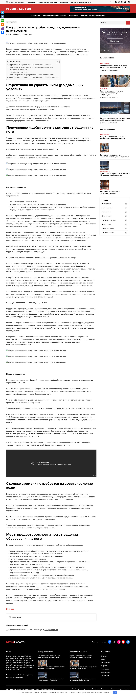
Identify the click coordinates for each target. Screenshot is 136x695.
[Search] (128, 23)
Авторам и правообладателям (47, 2)
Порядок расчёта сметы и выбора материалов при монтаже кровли (113, 66)
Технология (105, 675)
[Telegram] (2, 12)
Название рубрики (107, 58)
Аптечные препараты (20, 70)
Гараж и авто (103, 88)
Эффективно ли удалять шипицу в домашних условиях (30, 65)
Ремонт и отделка (108, 228)
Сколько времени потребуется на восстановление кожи (31, 75)
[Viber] (2, 28)
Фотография (105, 669)
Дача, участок (106, 216)
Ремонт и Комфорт (18, 8)
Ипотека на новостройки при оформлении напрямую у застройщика (111, 93)
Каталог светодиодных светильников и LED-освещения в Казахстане (115, 119)
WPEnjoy (55, 689)
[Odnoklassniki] (2, 24)
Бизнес (103, 659)
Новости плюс (106, 224)
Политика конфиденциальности (80, 2)
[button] (57, 62)
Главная (104, 656)
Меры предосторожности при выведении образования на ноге (34, 77)
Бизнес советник (105, 63)
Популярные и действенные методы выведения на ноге (31, 67)
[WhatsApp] (2, 20)
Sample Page (31, 2)
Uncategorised (11, 22)
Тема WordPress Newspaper (43, 689)
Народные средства (20, 72)
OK (115, 692)
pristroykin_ (17, 34)
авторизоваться (51, 630)
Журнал (104, 666)
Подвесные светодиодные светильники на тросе (110, 192)
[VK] (2, 16)
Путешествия (105, 672)
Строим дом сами (108, 232)
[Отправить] (2, 32)
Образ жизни (105, 662)
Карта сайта (64, 2)
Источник (10, 609)
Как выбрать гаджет (109, 220)
